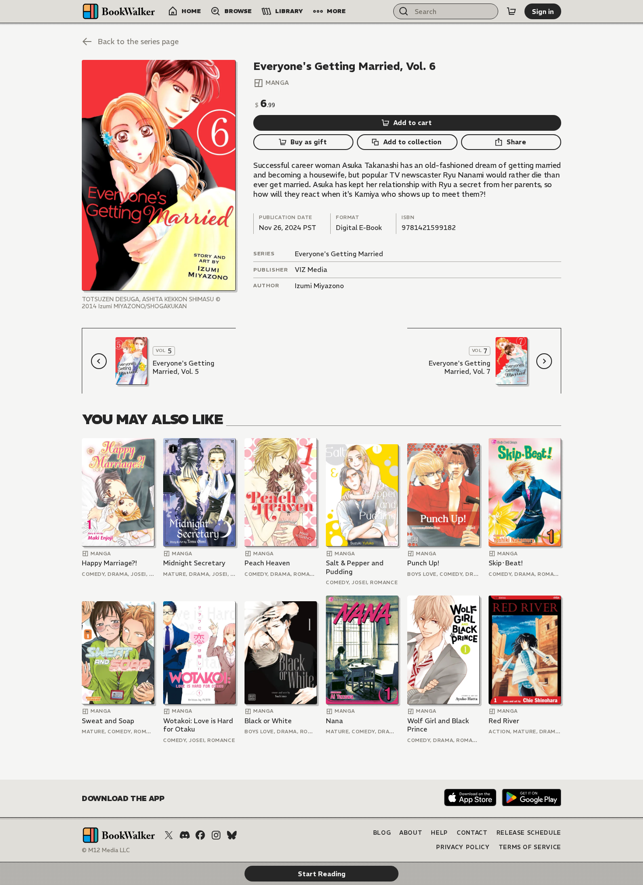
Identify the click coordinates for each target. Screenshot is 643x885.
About (410, 833)
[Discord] (184, 835)
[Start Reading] (159, 175)
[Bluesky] (232, 835)
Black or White (268, 721)
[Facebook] (200, 835)
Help (439, 833)
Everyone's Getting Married (339, 254)
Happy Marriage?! (109, 563)
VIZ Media (311, 269)
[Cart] (511, 11)
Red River (504, 721)
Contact (472, 833)
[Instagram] (216, 835)
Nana (334, 721)
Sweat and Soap (108, 721)
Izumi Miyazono (319, 286)
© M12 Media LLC (106, 850)
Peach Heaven (267, 563)
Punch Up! (423, 563)
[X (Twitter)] (169, 835)
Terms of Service (530, 847)
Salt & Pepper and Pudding (355, 567)
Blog (382, 833)
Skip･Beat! (506, 563)
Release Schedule (528, 833)
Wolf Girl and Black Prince (438, 725)
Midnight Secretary (194, 563)
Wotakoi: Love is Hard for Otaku (198, 725)
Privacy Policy (462, 847)
